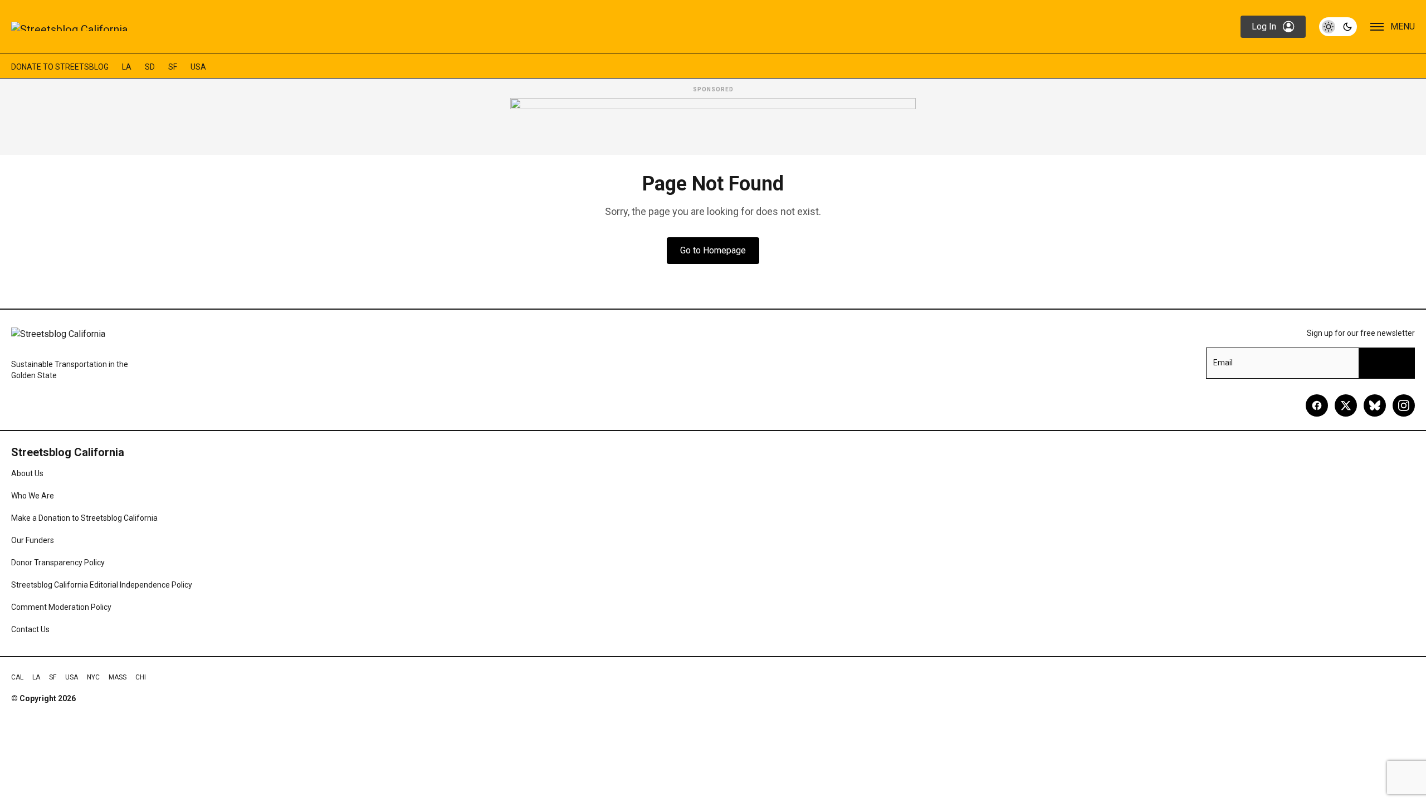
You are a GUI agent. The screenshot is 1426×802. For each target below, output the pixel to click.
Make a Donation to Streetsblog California (84, 518)
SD (150, 66)
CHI (140, 677)
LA (126, 66)
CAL (17, 677)
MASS (117, 677)
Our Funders (32, 540)
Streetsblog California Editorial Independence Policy (101, 584)
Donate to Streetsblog (60, 66)
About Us (27, 473)
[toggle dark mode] (1338, 26)
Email (1223, 362)
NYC (93, 677)
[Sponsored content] (713, 123)
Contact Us (30, 629)
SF (172, 66)
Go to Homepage (713, 250)
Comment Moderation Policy (61, 607)
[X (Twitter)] (1346, 405)
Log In (1264, 26)
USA (198, 66)
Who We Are (32, 495)
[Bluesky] (1375, 405)
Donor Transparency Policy (58, 562)
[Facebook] (1317, 405)
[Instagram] (1404, 405)
